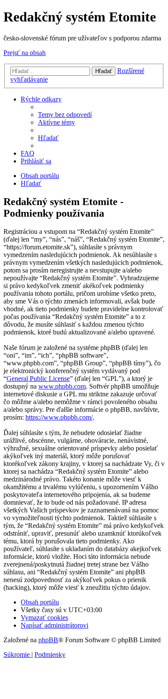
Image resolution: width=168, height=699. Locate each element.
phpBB (48, 640)
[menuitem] (65, 114)
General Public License (38, 378)
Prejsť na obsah (24, 52)
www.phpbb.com (62, 386)
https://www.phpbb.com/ (59, 417)
